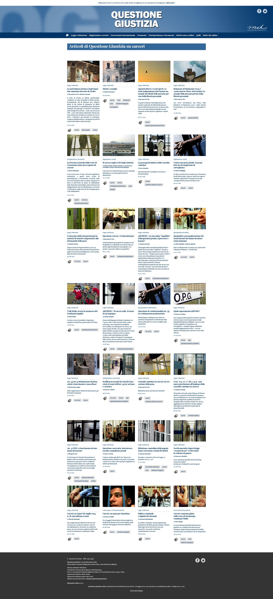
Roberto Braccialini (74, 387)
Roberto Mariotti (190, 244)
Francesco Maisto (180, 314)
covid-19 (84, 200)
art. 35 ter (77, 261)
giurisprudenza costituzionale (147, 307)
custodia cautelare (193, 415)
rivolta (95, 130)
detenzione (126, 100)
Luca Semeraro (144, 168)
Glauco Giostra (108, 454)
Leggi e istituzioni (79, 35)
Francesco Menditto (181, 456)
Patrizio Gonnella (85, 94)
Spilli (198, 35)
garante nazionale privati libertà (155, 125)
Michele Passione (109, 92)
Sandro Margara (109, 316)
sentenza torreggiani (122, 103)
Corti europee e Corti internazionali (113, 510)
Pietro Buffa (72, 316)
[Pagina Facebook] (259, 11)
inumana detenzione (88, 477)
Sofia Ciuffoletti (180, 244)
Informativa (170, 3)
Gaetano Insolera (145, 244)
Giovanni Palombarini (146, 519)
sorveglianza (114, 107)
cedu (118, 100)
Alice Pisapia (179, 521)
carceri (77, 130)
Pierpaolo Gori (73, 454)
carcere (112, 182)
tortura (93, 481)
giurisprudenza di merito (181, 232)
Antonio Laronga (180, 389)
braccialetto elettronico (152, 467)
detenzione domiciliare (81, 203)
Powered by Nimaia (136, 591)
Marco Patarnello (74, 170)
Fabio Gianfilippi (180, 170)
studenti (112, 189)
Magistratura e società (98, 35)
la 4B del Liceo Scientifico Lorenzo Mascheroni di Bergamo (117, 166)
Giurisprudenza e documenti (161, 35)
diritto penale (86, 130)
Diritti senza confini (185, 35)
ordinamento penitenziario (118, 186)
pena (111, 103)
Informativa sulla (75, 583)
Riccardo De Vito (74, 94)
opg (189, 340)
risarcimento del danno (81, 481)
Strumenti (141, 35)
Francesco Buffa (109, 517)
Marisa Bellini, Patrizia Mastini (113, 166)
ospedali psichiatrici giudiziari (190, 343)
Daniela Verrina (73, 244)
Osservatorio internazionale (123, 35)
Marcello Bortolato (145, 454)
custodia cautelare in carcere (154, 184)
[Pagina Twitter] (265, 11)
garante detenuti (193, 118)
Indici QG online (210, 35)
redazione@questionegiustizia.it (96, 579)
